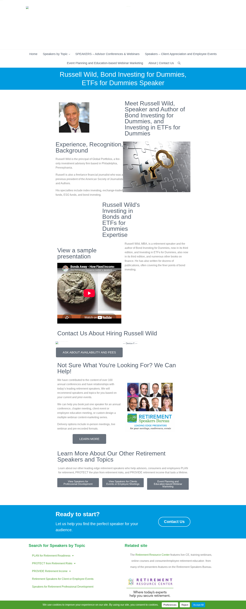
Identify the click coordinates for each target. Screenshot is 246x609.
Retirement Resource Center (152, 554)
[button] (52, 556)
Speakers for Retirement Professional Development (62, 586)
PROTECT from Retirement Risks (52, 563)
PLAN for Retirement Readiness (51, 555)
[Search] (179, 63)
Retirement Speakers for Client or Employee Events (63, 578)
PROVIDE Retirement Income (50, 571)
